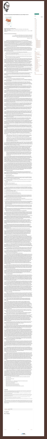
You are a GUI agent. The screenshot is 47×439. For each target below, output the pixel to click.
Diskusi (35, 55)
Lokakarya (36, 58)
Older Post (31, 429)
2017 (35, 24)
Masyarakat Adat (36, 60)
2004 (35, 35)
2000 (35, 48)
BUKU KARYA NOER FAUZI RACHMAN (39, 74)
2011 (35, 29)
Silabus (35, 69)
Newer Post (5, 429)
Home (18, 429)
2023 (35, 19)
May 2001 (36, 39)
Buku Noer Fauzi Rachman (37, 53)
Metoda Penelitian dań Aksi (37, 61)
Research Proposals (36, 67)
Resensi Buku (36, 68)
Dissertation (36, 56)
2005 (35, 34)
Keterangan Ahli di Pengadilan (37, 57)
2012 (35, 28)
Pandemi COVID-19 (36, 63)
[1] (16, 33)
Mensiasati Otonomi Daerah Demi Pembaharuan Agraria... (38, 40)
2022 (35, 20)
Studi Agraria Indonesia (37, 70)
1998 (35, 49)
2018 (35, 23)
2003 (35, 36)
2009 (35, 31)
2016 (35, 25)
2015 (35, 26)
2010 (35, 30)
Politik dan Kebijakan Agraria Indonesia (38, 65)
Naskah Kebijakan (36, 62)
